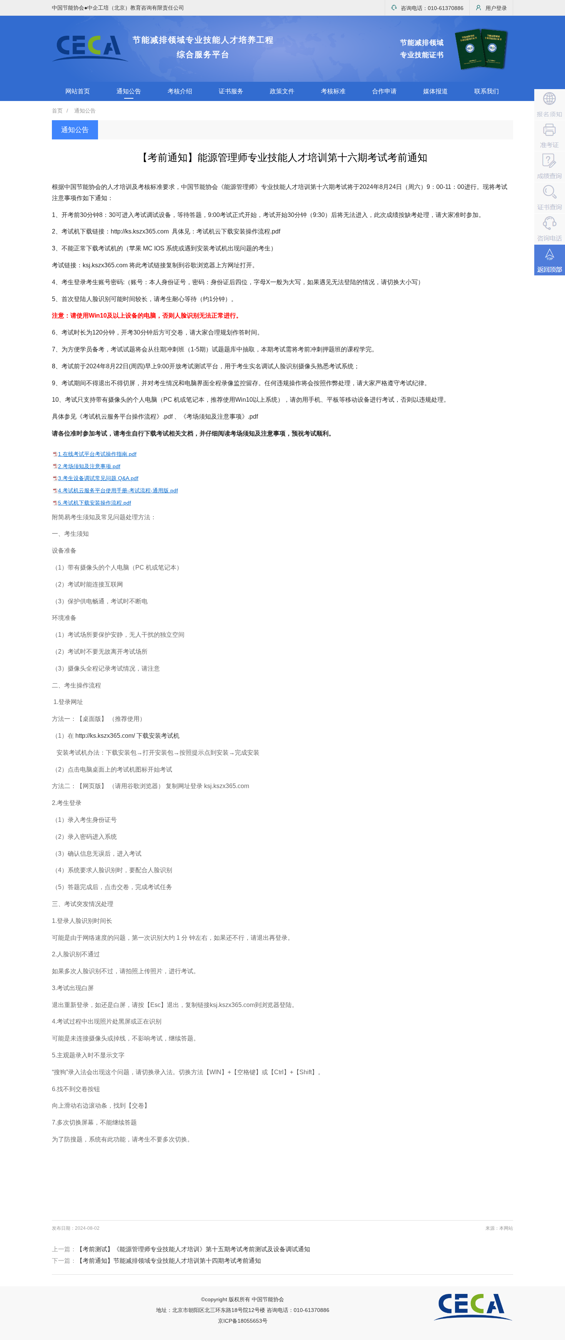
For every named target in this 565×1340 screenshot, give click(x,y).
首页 (57, 111)
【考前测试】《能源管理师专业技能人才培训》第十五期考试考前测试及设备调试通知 (193, 1249)
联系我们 (486, 91)
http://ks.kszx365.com (140, 231)
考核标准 (333, 91)
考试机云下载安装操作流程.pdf (238, 231)
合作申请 (384, 91)
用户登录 (496, 8)
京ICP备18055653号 (243, 1321)
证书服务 (231, 91)
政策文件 (282, 91)
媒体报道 (435, 91)
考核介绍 (180, 91)
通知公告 (128, 91)
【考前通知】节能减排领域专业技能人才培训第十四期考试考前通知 (168, 1260)
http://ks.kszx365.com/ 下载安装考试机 (127, 735)
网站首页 (77, 91)
